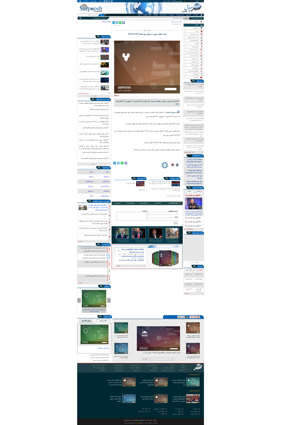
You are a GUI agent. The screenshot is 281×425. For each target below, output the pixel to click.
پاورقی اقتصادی (86, 321)
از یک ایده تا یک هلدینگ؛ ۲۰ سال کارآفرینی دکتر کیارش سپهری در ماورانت (94, 116)
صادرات (105, 191)
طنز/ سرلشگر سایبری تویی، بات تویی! (99, 357)
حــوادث (109, 264)
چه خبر (104, 244)
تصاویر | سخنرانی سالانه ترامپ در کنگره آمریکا (146, 398)
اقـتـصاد (109, 257)
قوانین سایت (193, 411)
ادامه (187, 293)
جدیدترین (117, 203)
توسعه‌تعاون (104, 196)
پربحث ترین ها (180, 15)
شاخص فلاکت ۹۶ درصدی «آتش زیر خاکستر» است (94, 214)
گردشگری (105, 181)
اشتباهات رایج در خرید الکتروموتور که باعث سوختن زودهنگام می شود (94, 141)
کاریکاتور (107, 286)
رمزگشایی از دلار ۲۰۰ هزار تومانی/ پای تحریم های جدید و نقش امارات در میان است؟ (90, 42)
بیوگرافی (156, 15)
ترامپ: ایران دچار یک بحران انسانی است (140, 240)
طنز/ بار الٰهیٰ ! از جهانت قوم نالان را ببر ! (99, 355)
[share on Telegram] (117, 22)
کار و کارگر (182, 370)
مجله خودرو (119, 370)
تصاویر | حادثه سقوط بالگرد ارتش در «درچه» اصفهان (115, 399)
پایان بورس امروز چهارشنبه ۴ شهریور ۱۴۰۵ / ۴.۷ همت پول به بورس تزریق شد (159, 183)
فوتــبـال (109, 278)
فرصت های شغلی (143, 411)
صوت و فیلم (194, 414)
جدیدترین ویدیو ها (194, 374)
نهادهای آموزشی (151, 365)
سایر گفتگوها (190, 229)
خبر (200, 81)
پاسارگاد (106, 176)
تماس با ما (178, 409)
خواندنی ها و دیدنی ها (98, 365)
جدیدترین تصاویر (195, 391)
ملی (91, 172)
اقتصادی (95, 201)
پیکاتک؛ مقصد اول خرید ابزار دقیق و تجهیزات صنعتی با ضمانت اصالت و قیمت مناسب (94, 104)
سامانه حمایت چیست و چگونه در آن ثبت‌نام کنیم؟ (95, 152)
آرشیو (100, 1)
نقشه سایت (161, 411)
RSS (163, 414)
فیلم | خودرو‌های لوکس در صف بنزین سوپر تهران (121, 336)
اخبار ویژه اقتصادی (84, 93)
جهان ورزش (153, 370)
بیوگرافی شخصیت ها (99, 368)
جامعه (171, 365)
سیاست (182, 365)
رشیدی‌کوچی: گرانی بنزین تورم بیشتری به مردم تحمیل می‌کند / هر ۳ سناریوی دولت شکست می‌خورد (89, 50)
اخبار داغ (195, 15)
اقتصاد (180, 22)
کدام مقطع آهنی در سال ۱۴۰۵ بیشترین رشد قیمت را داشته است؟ (94, 123)
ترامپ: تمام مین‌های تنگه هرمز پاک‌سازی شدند (122, 240)
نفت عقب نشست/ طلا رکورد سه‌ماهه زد (90, 65)
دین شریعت (136, 370)
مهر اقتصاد (89, 181)
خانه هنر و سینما (134, 365)
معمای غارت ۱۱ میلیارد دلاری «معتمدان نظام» (95, 235)
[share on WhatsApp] (120, 22)
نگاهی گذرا (145, 409)
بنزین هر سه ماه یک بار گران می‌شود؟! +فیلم (121, 357)
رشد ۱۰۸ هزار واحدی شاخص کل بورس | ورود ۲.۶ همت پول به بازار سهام (89, 80)
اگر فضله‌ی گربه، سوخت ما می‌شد (100, 360)
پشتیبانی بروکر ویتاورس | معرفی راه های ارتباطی (95, 128)
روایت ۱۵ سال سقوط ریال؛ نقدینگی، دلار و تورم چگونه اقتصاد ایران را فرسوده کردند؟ (93, 222)
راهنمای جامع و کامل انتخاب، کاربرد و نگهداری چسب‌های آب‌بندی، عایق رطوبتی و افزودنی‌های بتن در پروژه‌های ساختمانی (94, 147)
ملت (106, 172)
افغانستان (102, 370)
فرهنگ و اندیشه (134, 368)
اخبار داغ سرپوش (189, 152)
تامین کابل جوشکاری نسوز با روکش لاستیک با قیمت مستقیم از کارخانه (94, 135)
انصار (90, 176)
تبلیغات (85, 1)
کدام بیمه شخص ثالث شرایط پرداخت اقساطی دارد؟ (94, 158)
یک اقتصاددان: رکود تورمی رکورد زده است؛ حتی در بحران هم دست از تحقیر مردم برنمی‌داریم (97, 207)
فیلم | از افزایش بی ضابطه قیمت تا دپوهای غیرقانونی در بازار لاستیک (193, 336)
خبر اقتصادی (196, 155)
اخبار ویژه (188, 15)
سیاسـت (109, 250)
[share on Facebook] (123, 22)
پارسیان (90, 186)
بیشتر (81, 241)
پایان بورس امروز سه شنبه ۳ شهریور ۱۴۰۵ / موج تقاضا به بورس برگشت (165, 189)
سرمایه (90, 191)
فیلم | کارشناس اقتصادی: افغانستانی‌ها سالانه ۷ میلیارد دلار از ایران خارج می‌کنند (161, 353)
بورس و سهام (174, 22)
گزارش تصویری (176, 414)
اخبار (139, 15)
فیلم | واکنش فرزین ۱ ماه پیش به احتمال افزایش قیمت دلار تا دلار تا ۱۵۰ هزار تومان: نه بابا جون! (192, 357)
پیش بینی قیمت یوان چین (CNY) (99, 109)
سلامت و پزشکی (168, 368)
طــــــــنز (103, 321)
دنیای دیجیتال (118, 368)
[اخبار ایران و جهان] (191, 13)
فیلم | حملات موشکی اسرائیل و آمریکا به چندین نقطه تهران (146, 382)
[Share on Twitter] (113, 22)
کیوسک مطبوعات (147, 15)
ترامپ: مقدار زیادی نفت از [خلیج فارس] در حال (169, 18)
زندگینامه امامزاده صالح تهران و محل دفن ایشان (133, 249)
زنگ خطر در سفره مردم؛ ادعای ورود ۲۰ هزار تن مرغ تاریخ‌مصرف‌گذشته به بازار (89, 88)
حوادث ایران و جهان (167, 370)
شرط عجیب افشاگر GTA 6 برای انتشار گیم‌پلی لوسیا (173, 240)
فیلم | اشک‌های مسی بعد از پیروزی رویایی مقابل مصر (178, 382)
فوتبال (154, 368)
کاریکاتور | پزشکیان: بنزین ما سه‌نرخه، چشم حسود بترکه (94, 310)
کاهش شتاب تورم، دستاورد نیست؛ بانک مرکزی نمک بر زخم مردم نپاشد (93, 229)
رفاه (91, 196)
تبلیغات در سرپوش (159, 409)
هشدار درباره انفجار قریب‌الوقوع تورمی (89, 71)
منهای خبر (171, 15)
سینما (109, 270)
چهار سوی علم (119, 365)
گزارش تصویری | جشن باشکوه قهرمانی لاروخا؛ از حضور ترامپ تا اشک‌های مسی (179, 399)
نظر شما (144, 211)
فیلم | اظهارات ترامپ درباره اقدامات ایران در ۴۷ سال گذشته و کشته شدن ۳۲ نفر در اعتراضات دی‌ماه (114, 382)
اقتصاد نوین (104, 186)
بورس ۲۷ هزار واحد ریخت (173, 196)
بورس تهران (142, 189)
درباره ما (195, 409)
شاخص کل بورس (130, 183)
